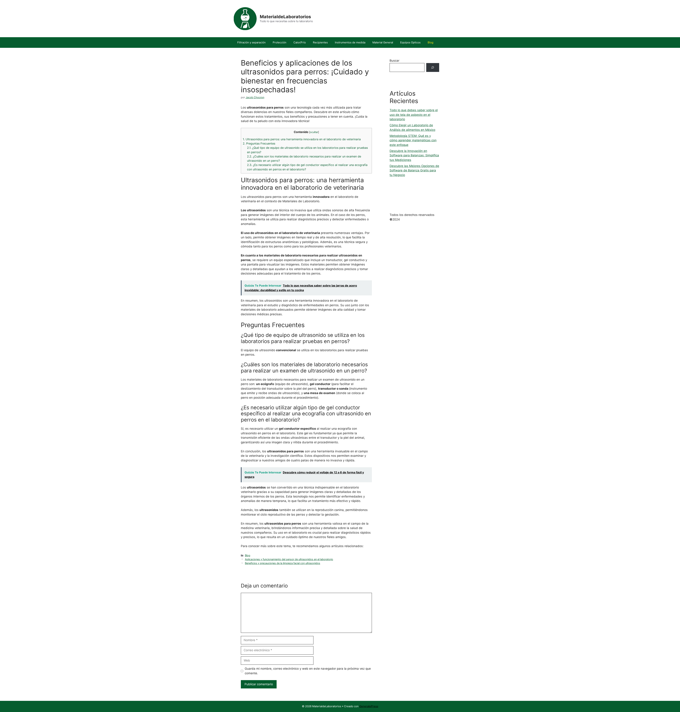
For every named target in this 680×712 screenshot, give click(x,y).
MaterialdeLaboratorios (285, 16)
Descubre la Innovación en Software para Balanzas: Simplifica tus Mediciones (414, 155)
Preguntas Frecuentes (259, 143)
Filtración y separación (251, 42)
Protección (279, 42)
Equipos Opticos (410, 42)
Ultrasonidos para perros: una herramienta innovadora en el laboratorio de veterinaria (302, 139)
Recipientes (320, 42)
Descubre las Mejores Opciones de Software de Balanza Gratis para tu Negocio (414, 170)
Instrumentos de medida (350, 42)
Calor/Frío (299, 42)
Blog (430, 42)
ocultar (314, 132)
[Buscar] (432, 67)
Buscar (394, 60)
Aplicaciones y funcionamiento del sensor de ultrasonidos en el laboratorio (289, 559)
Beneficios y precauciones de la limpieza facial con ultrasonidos (282, 563)
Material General (382, 42)
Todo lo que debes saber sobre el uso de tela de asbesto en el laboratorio (414, 114)
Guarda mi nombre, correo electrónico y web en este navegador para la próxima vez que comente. (308, 671)
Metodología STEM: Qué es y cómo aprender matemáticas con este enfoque (413, 140)
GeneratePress (368, 706)
